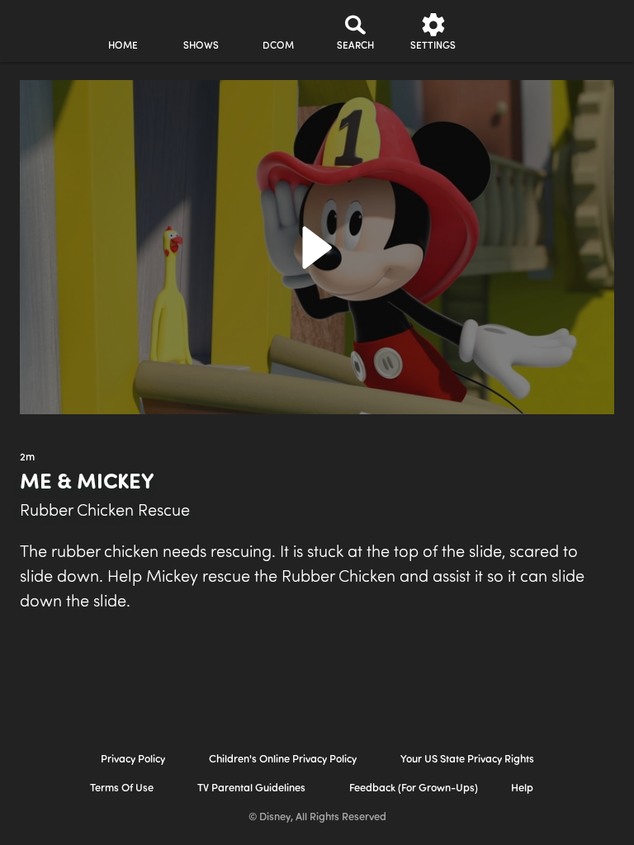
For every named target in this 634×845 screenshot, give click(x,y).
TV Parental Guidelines (251, 788)
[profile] (511, 31)
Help (522, 788)
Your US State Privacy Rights (467, 759)
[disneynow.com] (44, 25)
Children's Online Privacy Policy (283, 759)
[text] (27, 458)
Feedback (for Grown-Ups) (413, 788)
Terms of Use (122, 788)
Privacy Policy (133, 759)
